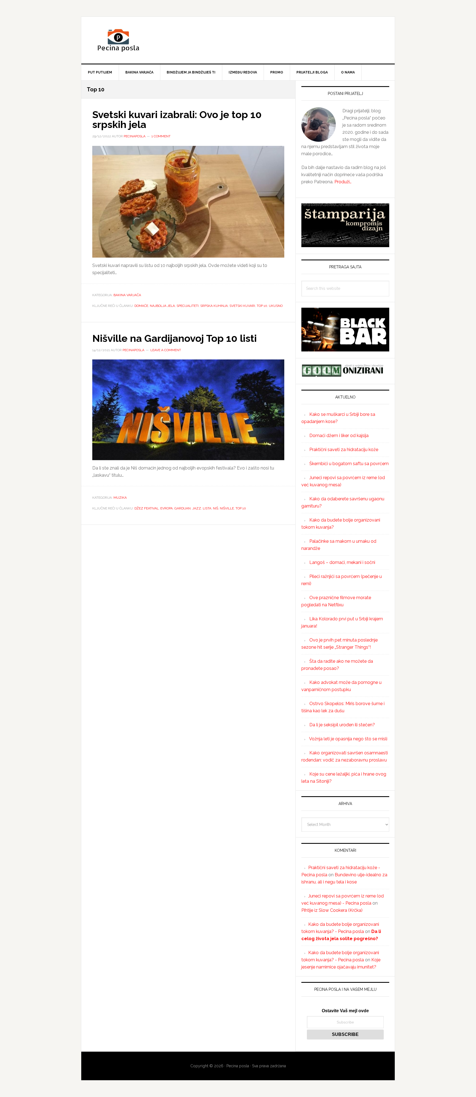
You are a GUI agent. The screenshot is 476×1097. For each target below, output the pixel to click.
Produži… (342, 181)
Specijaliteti (188, 306)
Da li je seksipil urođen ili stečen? (342, 724)
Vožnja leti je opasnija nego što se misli (348, 738)
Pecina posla (238, 40)
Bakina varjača (127, 295)
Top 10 (262, 306)
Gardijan (182, 508)
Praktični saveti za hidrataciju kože (343, 449)
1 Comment (161, 136)
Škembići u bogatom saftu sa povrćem (349, 463)
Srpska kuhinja (214, 306)
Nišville (227, 508)
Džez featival (146, 508)
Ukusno (276, 306)
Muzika (120, 498)
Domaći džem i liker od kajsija (339, 435)
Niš (215, 508)
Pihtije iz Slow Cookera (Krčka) (332, 910)
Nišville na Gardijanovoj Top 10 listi (174, 338)
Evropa (166, 508)
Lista (207, 508)
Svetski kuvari (242, 306)
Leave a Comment (165, 350)
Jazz (196, 508)
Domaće (141, 306)
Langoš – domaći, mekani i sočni (342, 562)
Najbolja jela (162, 306)
